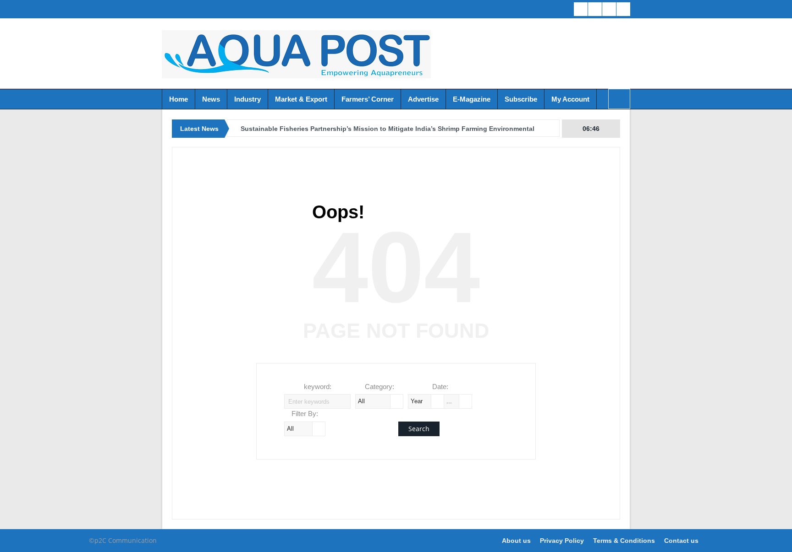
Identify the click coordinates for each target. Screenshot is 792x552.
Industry (247, 99)
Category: (379, 386)
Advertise (423, 99)
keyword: (317, 386)
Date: (440, 386)
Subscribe (521, 99)
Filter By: (305, 413)
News (211, 99)
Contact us (681, 540)
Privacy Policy (562, 540)
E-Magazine (471, 99)
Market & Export (301, 99)
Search (418, 428)
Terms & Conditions (624, 540)
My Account (570, 99)
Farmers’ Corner (367, 99)
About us (516, 540)
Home (178, 99)
